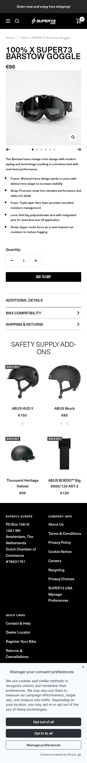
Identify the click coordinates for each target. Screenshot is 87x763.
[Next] (79, 149)
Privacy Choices (61, 578)
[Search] (17, 21)
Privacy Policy (59, 542)
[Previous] (8, 149)
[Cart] (78, 21)
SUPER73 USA (60, 588)
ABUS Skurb (64, 408)
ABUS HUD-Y (22, 408)
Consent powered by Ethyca (58, 754)
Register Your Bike (21, 641)
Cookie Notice (60, 551)
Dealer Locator (18, 632)
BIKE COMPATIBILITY (23, 313)
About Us (56, 524)
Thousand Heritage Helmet (22, 483)
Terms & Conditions (64, 533)
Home (10, 37)
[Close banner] (84, 666)
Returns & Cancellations (17, 653)
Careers (54, 560)
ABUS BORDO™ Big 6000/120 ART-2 (64, 483)
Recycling (56, 569)
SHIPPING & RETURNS (24, 324)
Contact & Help (18, 623)
